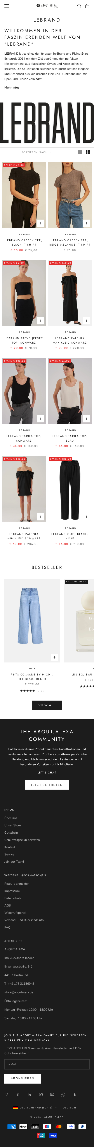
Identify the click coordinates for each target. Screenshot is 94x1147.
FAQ (7, 927)
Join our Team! (14, 862)
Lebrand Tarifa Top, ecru (69, 438)
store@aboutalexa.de (18, 992)
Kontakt (9, 847)
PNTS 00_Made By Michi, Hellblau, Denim (32, 677)
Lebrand (24, 234)
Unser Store (12, 825)
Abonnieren (23, 1078)
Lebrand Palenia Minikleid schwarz (24, 536)
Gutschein (11, 833)
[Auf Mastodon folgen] (52, 1094)
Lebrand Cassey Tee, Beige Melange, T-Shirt (70, 242)
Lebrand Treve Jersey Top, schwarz (24, 340)
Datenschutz (12, 898)
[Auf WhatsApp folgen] (63, 1094)
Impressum (12, 891)
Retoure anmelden (16, 884)
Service (9, 854)
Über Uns (10, 818)
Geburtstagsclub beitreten (22, 840)
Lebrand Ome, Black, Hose (69, 536)
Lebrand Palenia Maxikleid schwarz (70, 340)
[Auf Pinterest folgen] (18, 1094)
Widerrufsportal (15, 913)
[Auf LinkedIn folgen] (29, 1094)
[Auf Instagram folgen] (6, 1094)
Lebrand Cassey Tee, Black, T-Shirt (24, 242)
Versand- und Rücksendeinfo (24, 920)
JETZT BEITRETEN (47, 785)
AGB (7, 905)
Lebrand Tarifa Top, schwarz (24, 438)
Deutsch (69, 1107)
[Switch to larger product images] (80, 152)
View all (47, 705)
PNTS (32, 668)
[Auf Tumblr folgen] (75, 1094)
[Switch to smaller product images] (88, 152)
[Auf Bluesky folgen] (40, 1094)
